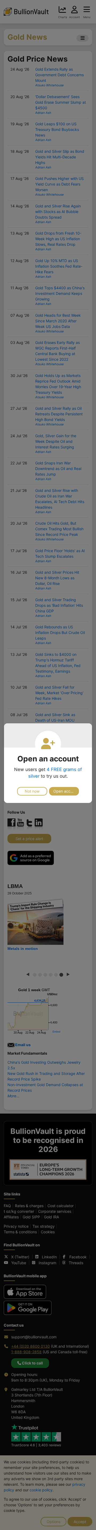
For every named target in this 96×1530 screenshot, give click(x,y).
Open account (65, 791)
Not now (32, 791)
